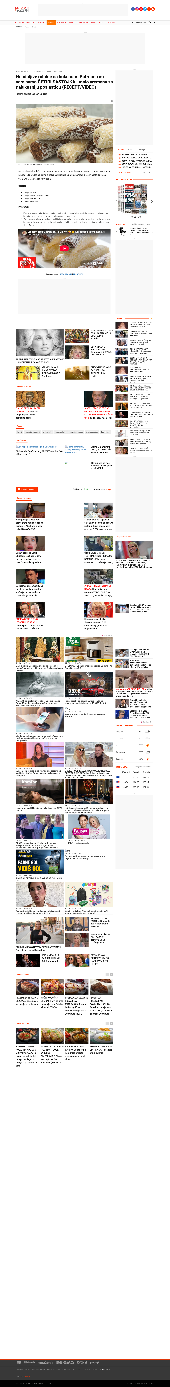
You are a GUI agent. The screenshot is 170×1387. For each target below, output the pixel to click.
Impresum (20, 1376)
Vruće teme (21, 440)
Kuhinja (51, 22)
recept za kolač (60, 432)
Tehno (93, 22)
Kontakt (27, 1376)
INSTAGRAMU (65, 274)
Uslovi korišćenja (104, 1369)
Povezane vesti (23, 975)
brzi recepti (47, 432)
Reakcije (141, 150)
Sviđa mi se (79, 489)
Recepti (19, 27)
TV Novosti (110, 22)
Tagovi (20, 426)
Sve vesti (119, 319)
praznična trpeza (76, 432)
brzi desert (105, 432)
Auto (101, 22)
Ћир (148, 9)
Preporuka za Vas (24, 387)
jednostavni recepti (32, 432)
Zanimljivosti (82, 22)
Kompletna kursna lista (143, 767)
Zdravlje (30, 22)
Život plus (41, 22)
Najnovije (120, 150)
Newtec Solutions (139, 1383)
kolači (19, 432)
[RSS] (151, 318)
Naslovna (19, 22)
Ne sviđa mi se (100, 489)
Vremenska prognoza (125, 725)
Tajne (27, 27)
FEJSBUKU (78, 274)
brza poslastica (92, 432)
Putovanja (61, 22)
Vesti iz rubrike (23, 1023)
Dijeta (34, 27)
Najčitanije (131, 150)
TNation (150, 1383)
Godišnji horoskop (138, 224)
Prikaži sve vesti (124, 172)
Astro (71, 22)
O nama (94, 1369)
